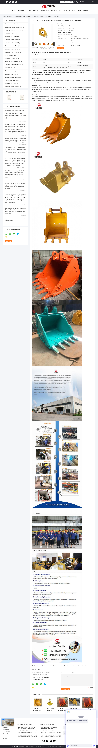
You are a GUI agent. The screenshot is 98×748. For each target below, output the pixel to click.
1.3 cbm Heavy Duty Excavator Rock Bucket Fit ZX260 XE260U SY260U (87, 709)
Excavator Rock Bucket (19, 16)
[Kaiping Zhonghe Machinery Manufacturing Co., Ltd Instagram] (16, 2)
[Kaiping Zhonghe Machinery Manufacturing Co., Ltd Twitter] (9, 2)
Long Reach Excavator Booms (13, 27)
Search (75, 1)
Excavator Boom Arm (10, 24)
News (73, 10)
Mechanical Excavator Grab (12, 77)
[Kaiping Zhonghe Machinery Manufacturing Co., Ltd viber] (7, 237)
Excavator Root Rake (10, 74)
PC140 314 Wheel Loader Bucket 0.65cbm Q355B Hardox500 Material (74, 709)
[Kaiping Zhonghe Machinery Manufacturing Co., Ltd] (49, 7)
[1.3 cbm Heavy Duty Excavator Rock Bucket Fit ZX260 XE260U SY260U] (87, 702)
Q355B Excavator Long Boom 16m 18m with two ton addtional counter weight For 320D (27, 736)
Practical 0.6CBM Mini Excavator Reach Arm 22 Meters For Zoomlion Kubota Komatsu (27, 732)
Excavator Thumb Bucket (12, 52)
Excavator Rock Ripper (11, 71)
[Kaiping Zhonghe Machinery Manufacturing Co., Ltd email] (7, 234)
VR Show (28, 10)
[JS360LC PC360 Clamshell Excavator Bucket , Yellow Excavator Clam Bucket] (49, 702)
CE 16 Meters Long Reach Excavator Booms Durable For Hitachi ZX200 (27, 728)
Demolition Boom (9, 33)
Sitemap (5, 738)
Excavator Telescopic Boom (12, 30)
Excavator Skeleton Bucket (12, 61)
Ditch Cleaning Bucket (11, 55)
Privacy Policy (15, 746)
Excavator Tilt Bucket (11, 58)
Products (21, 10)
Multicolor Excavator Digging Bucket (77, 665)
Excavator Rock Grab (10, 83)
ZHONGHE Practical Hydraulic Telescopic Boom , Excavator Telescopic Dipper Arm (51, 735)
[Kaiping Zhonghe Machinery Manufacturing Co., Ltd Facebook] (6, 2)
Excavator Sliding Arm (11, 43)
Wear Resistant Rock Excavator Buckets (44, 665)
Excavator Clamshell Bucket (12, 64)
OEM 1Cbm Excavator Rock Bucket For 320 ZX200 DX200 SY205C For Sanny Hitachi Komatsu (62, 709)
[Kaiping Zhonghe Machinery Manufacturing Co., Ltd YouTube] (13, 2)
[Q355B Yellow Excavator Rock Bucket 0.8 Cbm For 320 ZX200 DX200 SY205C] (37, 702)
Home (13, 10)
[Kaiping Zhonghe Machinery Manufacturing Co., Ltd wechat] (15, 234)
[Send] (94, 745)
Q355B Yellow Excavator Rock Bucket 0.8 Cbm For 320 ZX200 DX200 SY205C (37, 709)
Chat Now (82, 1)
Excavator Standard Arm (11, 46)
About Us (35, 10)
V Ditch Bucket (9, 68)
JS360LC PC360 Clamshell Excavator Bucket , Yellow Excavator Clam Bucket (49, 709)
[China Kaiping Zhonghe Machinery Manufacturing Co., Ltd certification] (9, 97)
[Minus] (94, 712)
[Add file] (68, 745)
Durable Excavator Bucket (61, 665)
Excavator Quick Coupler (11, 86)
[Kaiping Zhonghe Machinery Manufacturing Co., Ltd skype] (19, 234)
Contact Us (66, 10)
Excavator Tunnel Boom (11, 39)
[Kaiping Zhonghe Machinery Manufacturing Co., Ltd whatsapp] (11, 234)
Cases (79, 10)
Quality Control (56, 10)
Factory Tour (45, 10)
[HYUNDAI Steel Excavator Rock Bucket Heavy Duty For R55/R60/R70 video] (42, 32)
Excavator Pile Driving (11, 36)
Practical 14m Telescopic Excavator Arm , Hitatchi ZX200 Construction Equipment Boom (51, 732)
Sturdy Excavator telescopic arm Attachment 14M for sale (49, 728)
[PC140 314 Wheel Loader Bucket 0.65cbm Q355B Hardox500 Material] (74, 702)
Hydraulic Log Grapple (11, 80)
